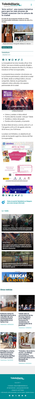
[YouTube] (22, 395)
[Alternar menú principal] (31, 5)
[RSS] (25, 395)
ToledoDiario (6, 52)
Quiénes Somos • (30, 392)
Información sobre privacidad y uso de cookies (13, 392)
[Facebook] (9, 395)
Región (4, 261)
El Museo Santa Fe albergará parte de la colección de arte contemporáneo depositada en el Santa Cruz (8, 318)
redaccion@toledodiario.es (21, 385)
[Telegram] (19, 395)
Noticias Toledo (7, 47)
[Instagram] (12, 395)
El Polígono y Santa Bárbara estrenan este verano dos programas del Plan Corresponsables (7, 354)
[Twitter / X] (16, 395)
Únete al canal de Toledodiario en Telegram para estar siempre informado (19, 202)
